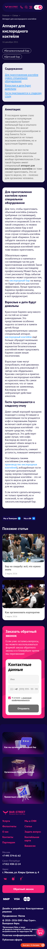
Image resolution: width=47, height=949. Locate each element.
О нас (5, 831)
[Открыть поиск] (26, 7)
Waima (21, 915)
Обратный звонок (23, 889)
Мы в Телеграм (10, 518)
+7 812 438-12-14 (11, 864)
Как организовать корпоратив (22, 612)
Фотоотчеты (9, 826)
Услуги (6, 821)
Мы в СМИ (30, 821)
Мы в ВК (27, 518)
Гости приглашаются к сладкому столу (23, 94)
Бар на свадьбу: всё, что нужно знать (23, 568)
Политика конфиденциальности (19, 935)
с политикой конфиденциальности (21, 699)
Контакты (7, 837)
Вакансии (30, 845)
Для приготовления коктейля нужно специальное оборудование (21, 78)
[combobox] (13, 689)
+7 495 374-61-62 (11, 855)
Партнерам (8, 842)
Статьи (28, 826)
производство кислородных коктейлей (21, 466)
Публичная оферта (12, 939)
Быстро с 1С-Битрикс (31, 945)
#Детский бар (12, 56)
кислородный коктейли (18, 337)
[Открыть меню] (30, 7)
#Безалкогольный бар (16, 50)
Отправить (23, 708)
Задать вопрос (33, 831)
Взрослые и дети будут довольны (18, 87)
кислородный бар (19, 280)
